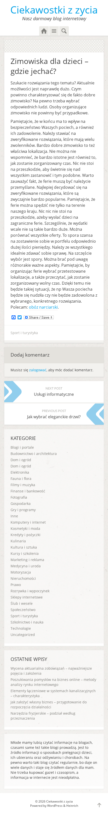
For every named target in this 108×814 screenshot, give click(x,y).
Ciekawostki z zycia (54, 9)
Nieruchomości (23, 578)
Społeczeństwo (23, 609)
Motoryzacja (21, 572)
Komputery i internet (28, 522)
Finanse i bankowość (28, 491)
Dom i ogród (21, 459)
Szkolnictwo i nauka (27, 622)
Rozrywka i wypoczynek (30, 591)
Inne (14, 516)
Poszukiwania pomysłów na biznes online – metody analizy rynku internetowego (53, 682)
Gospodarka (21, 503)
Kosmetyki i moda (25, 528)
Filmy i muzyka (23, 484)
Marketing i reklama (27, 559)
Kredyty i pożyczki (25, 534)
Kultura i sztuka (24, 547)
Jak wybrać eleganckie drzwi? (54, 413)
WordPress (55, 806)
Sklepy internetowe (27, 597)
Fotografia (19, 497)
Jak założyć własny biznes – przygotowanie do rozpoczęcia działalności (49, 704)
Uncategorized (23, 634)
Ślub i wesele (22, 603)
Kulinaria (18, 541)
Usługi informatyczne (54, 391)
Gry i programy (23, 509)
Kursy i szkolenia (25, 553)
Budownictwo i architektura (34, 453)
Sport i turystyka (24, 332)
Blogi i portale (22, 447)
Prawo (16, 584)
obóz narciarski (43, 307)
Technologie (21, 628)
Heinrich (72, 806)
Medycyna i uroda (26, 566)
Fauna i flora (21, 478)
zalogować (37, 370)
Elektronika (20, 472)
